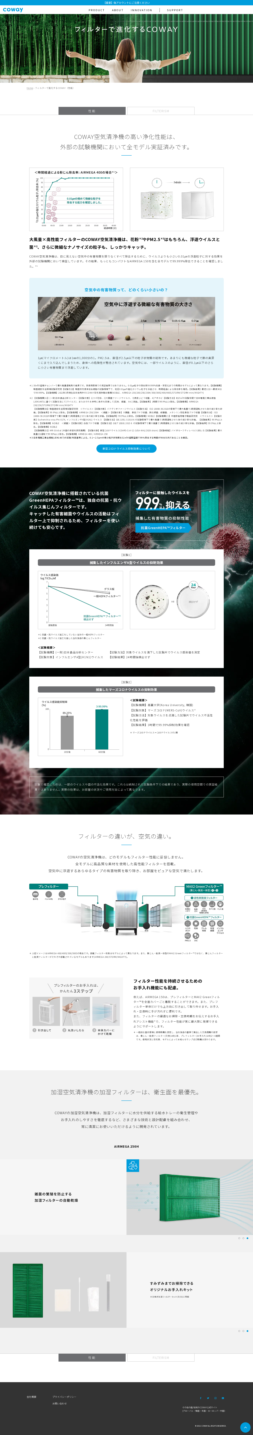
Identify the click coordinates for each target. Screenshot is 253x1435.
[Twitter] (208, 1397)
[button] (239, 1238)
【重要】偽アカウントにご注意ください (126, 2)
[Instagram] (215, 1397)
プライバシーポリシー (64, 1396)
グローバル (188, 1410)
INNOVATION (141, 10)
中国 (222, 1410)
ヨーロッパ (213, 1410)
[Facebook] (201, 1397)
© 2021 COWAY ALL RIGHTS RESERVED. (210, 1426)
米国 (204, 1410)
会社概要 (31, 1396)
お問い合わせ (59, 1403)
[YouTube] (223, 1397)
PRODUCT (97, 10)
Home (30, 88)
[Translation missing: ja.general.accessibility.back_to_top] (245, 1427)
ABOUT (118, 10)
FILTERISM (161, 111)
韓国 (197, 1410)
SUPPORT (175, 10)
